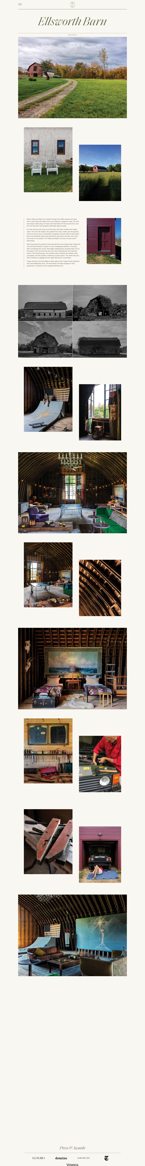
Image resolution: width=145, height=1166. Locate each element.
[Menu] (20, 4)
